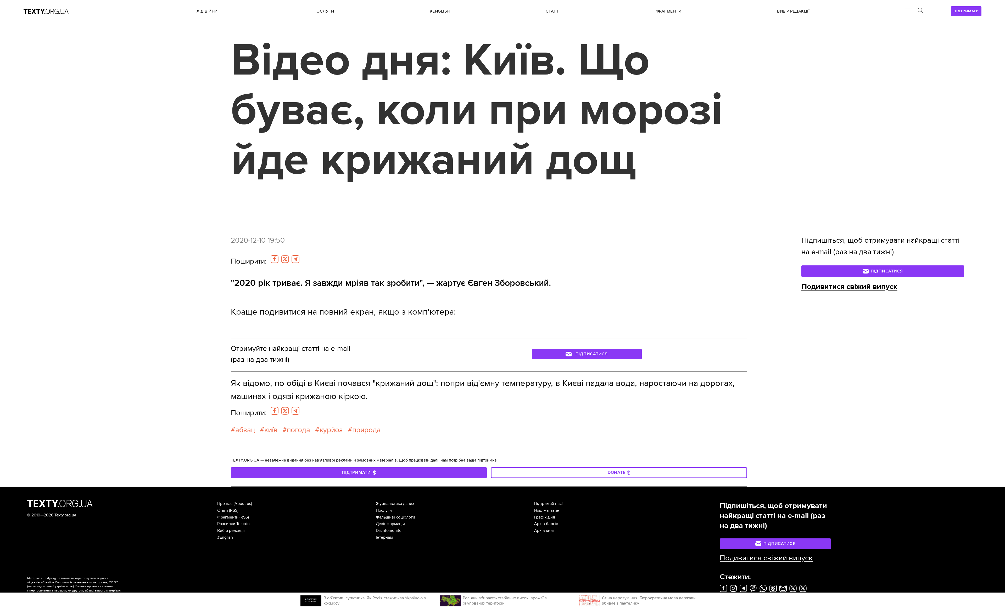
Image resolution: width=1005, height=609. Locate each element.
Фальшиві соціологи (395, 517)
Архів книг (544, 530)
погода (298, 429)
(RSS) (233, 510)
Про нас (224, 503)
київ (270, 429)
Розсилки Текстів (233, 523)
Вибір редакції (231, 530)
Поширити (248, 261)
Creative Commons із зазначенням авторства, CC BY (80, 582)
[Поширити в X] (285, 259)
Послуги (384, 510)
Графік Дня (544, 517)
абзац (245, 429)
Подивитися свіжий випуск (849, 286)
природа (366, 429)
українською (64, 586)
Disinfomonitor (389, 530)
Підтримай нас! (548, 503)
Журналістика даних (395, 503)
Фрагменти (227, 517)
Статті (222, 510)
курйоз (331, 429)
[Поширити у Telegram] (295, 259)
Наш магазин (546, 510)
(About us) (242, 503)
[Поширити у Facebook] (274, 259)
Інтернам (384, 537)
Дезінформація (390, 523)
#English (225, 537)
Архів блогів (546, 523)
